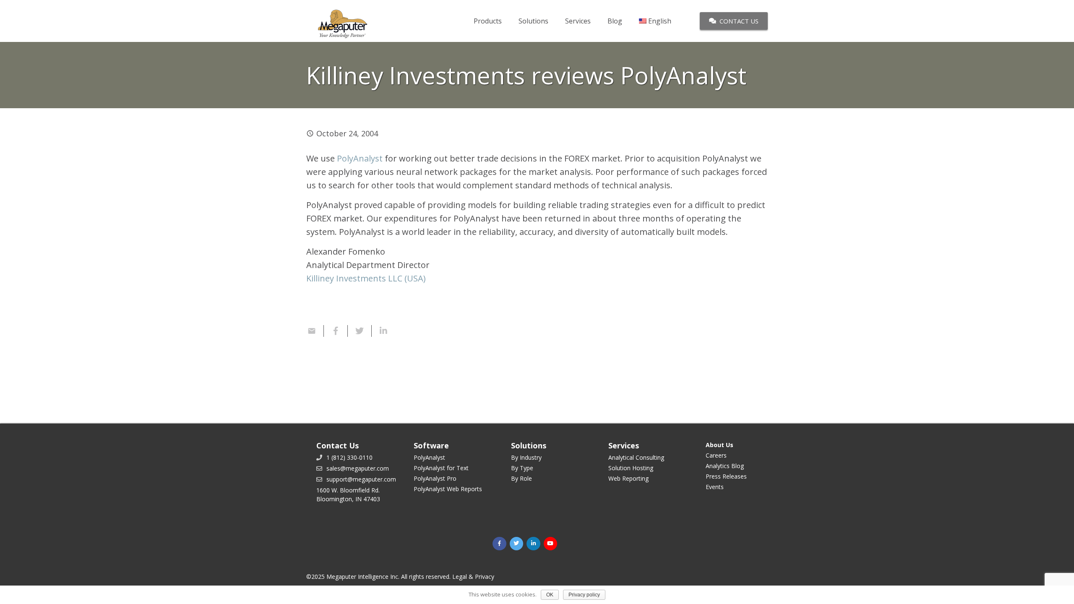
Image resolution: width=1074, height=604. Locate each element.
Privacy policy (584, 595)
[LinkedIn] (533, 544)
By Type (522, 468)
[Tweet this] (360, 331)
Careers (716, 455)
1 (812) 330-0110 (349, 457)
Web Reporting (628, 478)
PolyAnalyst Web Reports (448, 489)
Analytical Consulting (636, 457)
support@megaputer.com (361, 479)
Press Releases (726, 476)
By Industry (526, 457)
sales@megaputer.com (357, 468)
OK (549, 595)
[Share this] (336, 331)
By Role (521, 478)
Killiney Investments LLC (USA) (366, 278)
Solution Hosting (630, 468)
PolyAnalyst (360, 158)
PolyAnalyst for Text (441, 468)
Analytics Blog (725, 466)
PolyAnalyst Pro (435, 478)
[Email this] (315, 331)
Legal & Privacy (473, 577)
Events (715, 487)
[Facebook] (499, 544)
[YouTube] (551, 544)
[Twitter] (517, 544)
